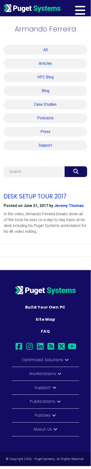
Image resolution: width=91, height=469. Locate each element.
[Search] (76, 171)
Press (45, 131)
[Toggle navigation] (87, 8)
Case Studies (45, 104)
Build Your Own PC (45, 307)
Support (45, 145)
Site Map (45, 319)
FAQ (45, 331)
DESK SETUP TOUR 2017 (35, 196)
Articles (45, 63)
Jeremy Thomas (69, 205)
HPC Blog (45, 77)
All (45, 49)
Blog (45, 90)
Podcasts (45, 118)
